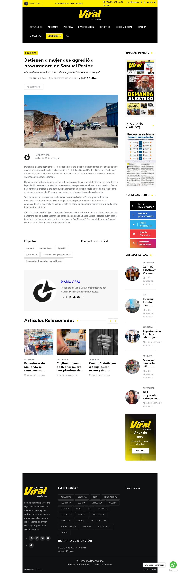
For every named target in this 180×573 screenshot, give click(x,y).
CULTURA (81, 503)
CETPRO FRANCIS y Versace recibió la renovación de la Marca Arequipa (150, 270)
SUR (89, 509)
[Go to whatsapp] (173, 564)
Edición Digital (124, 27)
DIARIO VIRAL (39, 78)
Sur (145, 295)
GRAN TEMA (65, 521)
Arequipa (53, 27)
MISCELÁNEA (97, 503)
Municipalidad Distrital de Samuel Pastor (44, 261)
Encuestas (35, 36)
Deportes (104, 27)
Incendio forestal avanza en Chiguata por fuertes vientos (149, 302)
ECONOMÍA (82, 497)
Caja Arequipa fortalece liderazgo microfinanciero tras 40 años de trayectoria (152, 334)
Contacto (141, 451)
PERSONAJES (66, 515)
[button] (110, 321)
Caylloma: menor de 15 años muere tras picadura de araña (69, 367)
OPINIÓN (64, 533)
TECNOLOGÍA (66, 503)
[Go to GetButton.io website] (173, 570)
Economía (148, 327)
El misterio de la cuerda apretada (70, 3)
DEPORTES (87, 527)
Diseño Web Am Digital (33, 570)
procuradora (31, 255)
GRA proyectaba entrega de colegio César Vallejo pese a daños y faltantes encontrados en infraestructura (152, 395)
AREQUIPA (113, 503)
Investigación (86, 27)
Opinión (142, 27)
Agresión (62, 248)
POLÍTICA (81, 515)
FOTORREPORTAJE (68, 527)
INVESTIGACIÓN (98, 515)
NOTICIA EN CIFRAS (98, 521)
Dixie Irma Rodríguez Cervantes (57, 255)
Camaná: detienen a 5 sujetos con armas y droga (102, 367)
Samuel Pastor (46, 248)
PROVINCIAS (102, 509)
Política (68, 27)
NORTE (78, 509)
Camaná (30, 248)
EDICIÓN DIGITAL (104, 527)
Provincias (29, 359)
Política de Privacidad (78, 564)
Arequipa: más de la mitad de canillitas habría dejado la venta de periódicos (149, 363)
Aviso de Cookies (103, 564)
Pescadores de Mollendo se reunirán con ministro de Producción (34, 367)
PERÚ (95, 497)
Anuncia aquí (140, 438)
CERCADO (65, 509)
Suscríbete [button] (54, 36)
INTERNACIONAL (110, 497)
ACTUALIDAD (66, 497)
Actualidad (36, 27)
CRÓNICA (80, 521)
